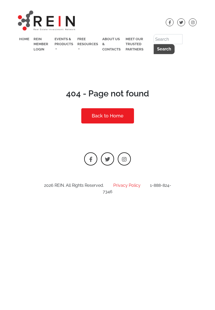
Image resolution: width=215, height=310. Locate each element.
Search (164, 49)
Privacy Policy (127, 185)
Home (24, 39)
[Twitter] (181, 22)
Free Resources (87, 41)
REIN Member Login (41, 44)
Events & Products (64, 41)
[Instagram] (193, 22)
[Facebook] (170, 22)
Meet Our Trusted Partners (134, 44)
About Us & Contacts (111, 44)
